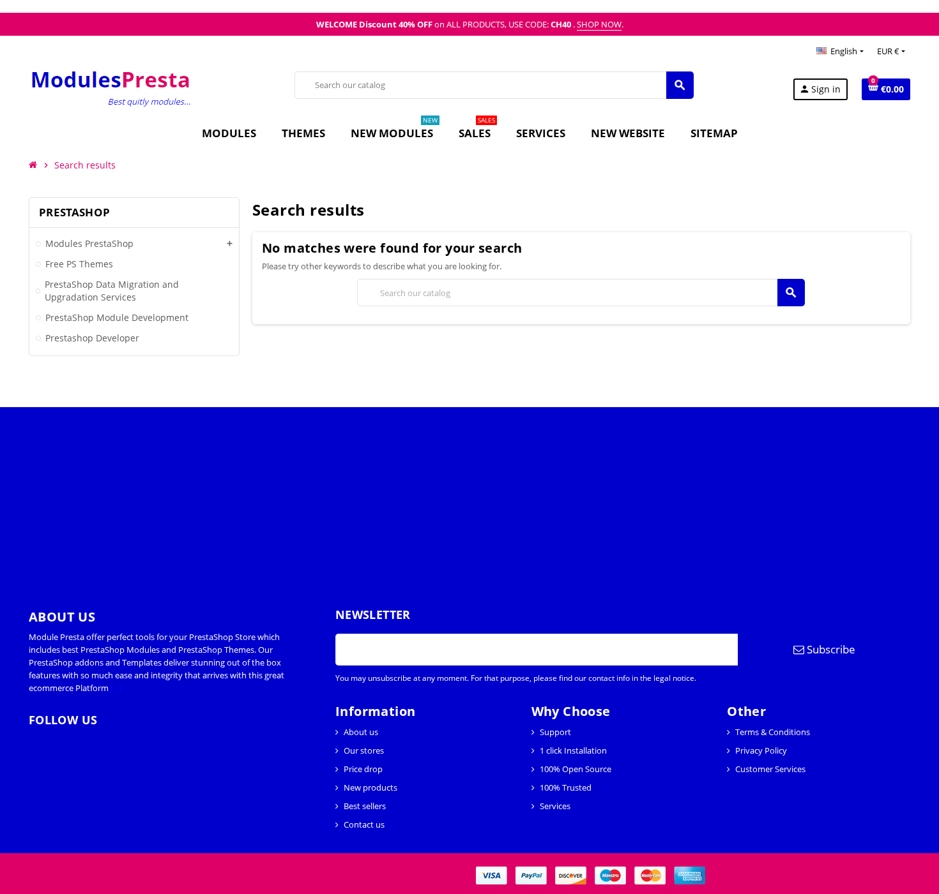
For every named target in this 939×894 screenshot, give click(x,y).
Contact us (364, 824)
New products (370, 787)
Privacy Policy (761, 750)
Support (555, 732)
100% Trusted (566, 787)
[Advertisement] (383, 496)
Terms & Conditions (772, 732)
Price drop (363, 769)
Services (555, 806)
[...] (116, 688)
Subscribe (829, 649)
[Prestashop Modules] (112, 88)
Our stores (364, 750)
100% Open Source (575, 769)
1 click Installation (573, 750)
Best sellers (365, 806)
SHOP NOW (599, 24)
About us (361, 732)
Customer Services (770, 769)
